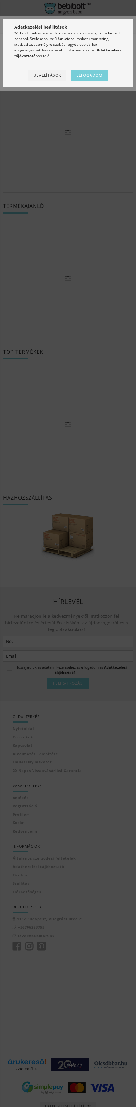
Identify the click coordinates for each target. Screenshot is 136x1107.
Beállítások (47, 75)
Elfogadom (89, 75)
